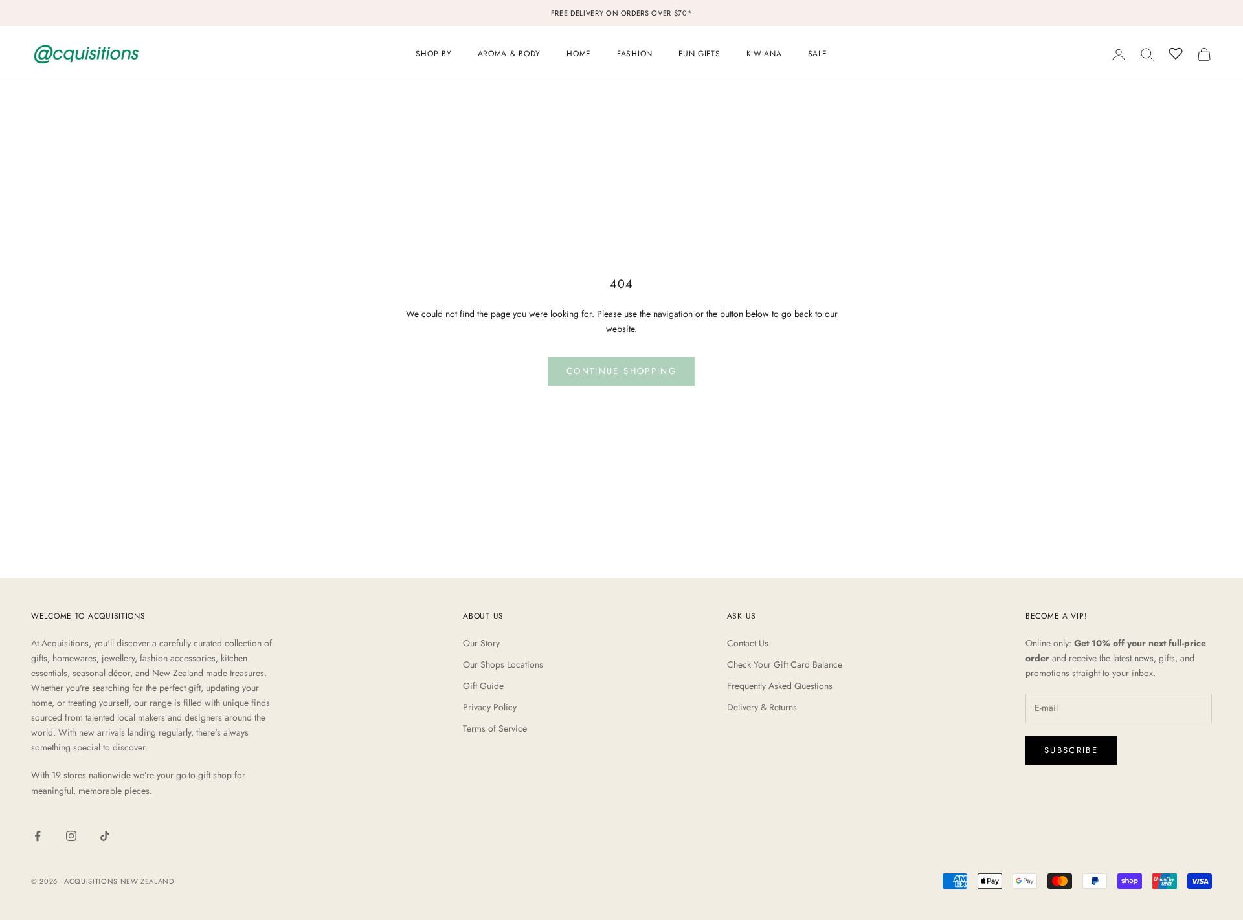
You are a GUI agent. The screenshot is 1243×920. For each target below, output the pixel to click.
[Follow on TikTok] (104, 835)
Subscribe (1071, 750)
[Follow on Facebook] (37, 835)
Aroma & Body (509, 54)
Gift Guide (483, 685)
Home (578, 54)
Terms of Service (495, 728)
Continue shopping (621, 371)
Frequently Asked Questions (780, 685)
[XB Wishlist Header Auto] (1175, 52)
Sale (817, 54)
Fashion (635, 54)
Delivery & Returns (762, 707)
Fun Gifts (699, 54)
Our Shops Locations (503, 664)
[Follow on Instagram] (71, 835)
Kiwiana (764, 54)
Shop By (433, 54)
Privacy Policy (490, 707)
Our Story (481, 643)
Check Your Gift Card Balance (784, 664)
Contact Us (747, 643)
